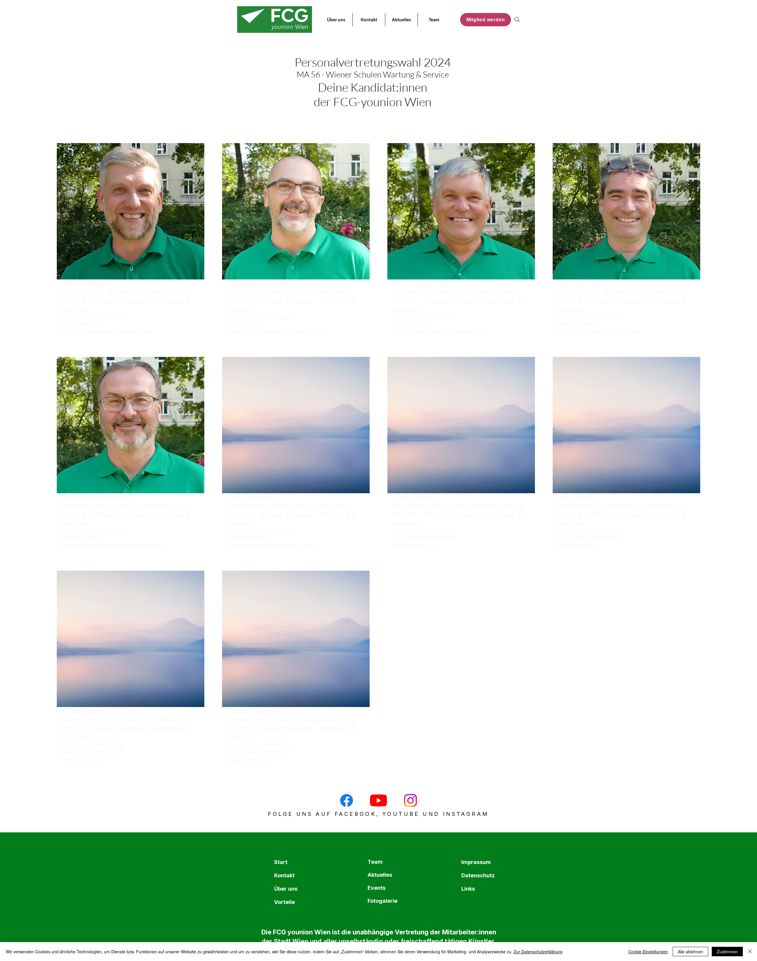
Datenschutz (475, 875)
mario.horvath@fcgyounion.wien (270, 545)
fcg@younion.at (413, 545)
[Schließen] (749, 951)
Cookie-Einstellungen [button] (648, 951)
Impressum (475, 862)
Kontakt (284, 875)
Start (280, 862)
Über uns (285, 889)
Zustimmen (727, 951)
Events (377, 888)
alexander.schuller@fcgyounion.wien (276, 332)
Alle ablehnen (690, 951)
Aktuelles (380, 875)
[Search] (517, 19)
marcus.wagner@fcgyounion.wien (107, 332)
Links (468, 889)
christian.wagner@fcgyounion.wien (439, 332)
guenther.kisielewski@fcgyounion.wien (113, 545)
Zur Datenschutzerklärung (538, 951)
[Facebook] (346, 800)
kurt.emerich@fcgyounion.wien (599, 332)
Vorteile (284, 902)
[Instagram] (410, 800)
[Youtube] (378, 800)
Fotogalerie (382, 901)
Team (375, 862)
